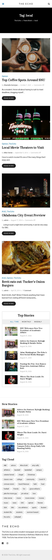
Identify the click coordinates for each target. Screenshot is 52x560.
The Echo (26, 4)
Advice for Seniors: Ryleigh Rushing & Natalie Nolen (32, 342)
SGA (5, 507)
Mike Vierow (8, 153)
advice (13, 465)
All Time (14, 322)
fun (24, 489)
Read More (9, 98)
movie (19, 498)
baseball (17, 470)
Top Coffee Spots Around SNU (23, 80)
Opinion (5, 76)
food (42, 484)
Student (43, 507)
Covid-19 (42, 479)
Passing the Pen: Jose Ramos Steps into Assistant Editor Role (33, 366)
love (34, 493)
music (6, 503)
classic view (8, 479)
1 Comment (27, 290)
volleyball (17, 517)
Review (40, 503)
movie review (29, 498)
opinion (30, 503)
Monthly (26, 322)
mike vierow (8, 498)
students (19, 512)
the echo (7, 517)
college (19, 479)
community (30, 479)
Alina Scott (24, 465)
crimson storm (9, 484)
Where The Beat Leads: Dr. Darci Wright (32, 377)
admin (6, 220)
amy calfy (35, 465)
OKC (22, 503)
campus (39, 470)
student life (8, 512)
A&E (5, 465)
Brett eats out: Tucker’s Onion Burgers (23, 283)
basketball (28, 470)
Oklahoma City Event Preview (23, 215)
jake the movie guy (10, 493)
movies (41, 498)
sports (34, 507)
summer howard (32, 512)
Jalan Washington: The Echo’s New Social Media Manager (33, 353)
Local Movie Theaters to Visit (23, 148)
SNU (12, 507)
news (14, 503)
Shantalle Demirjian (11, 85)
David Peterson (24, 484)
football (6, 489)
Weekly (38, 322)
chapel (21, 475)
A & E (4, 212)
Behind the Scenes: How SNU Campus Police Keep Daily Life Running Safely (31, 446)
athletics (7, 470)
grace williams (35, 489)
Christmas (31, 475)
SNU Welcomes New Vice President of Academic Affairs (31, 330)
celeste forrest (9, 475)
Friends (16, 489)
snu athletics (23, 507)
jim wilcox (24, 493)
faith (35, 484)
